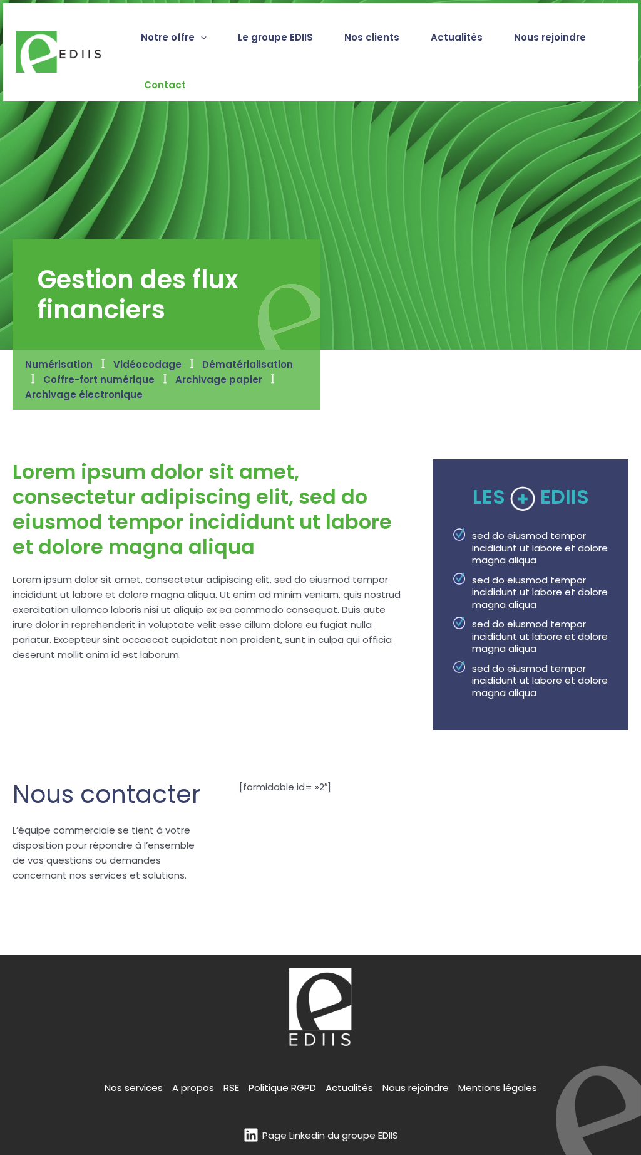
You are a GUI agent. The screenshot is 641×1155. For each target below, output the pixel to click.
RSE (231, 1087)
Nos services (134, 1087)
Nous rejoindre (415, 1087)
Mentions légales (497, 1087)
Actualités (349, 1087)
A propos (193, 1087)
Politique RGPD (282, 1087)
